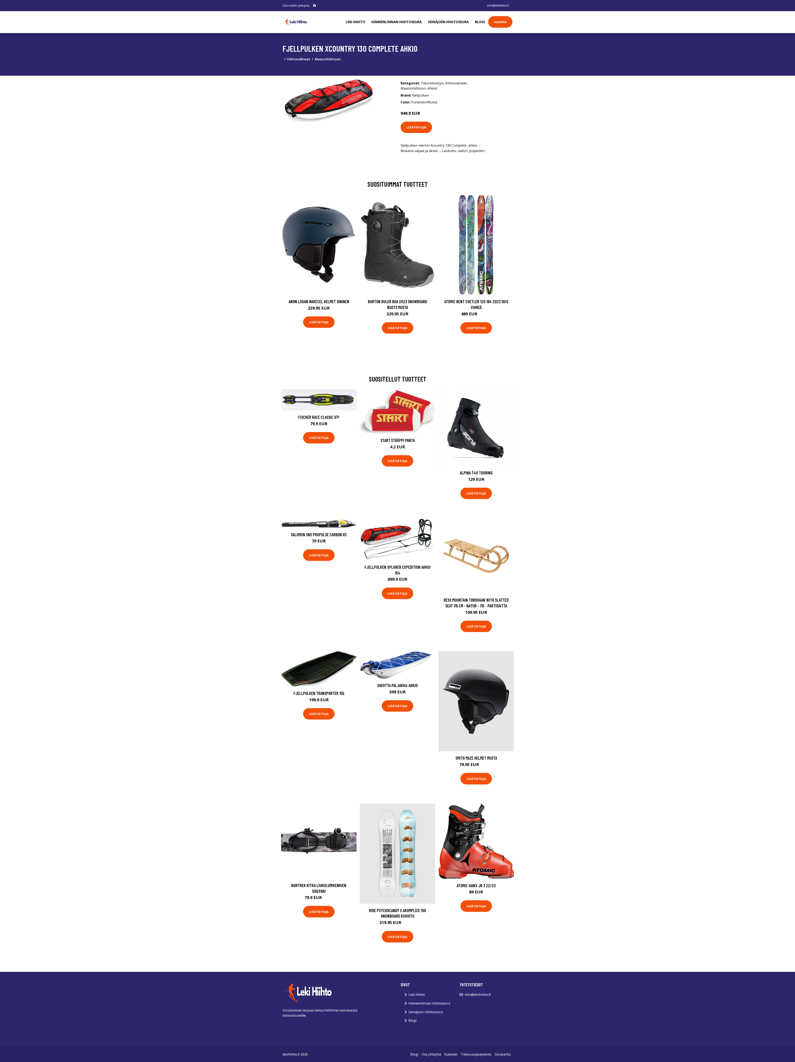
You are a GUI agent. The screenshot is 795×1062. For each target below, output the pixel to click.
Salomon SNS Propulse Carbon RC (319, 534)
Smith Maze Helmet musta (476, 757)
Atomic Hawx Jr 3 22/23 (476, 885)
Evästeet (451, 1054)
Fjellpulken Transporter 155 (319, 693)
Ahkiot (432, 88)
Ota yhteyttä (431, 1054)
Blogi (480, 22)
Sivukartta (503, 1054)
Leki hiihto (355, 22)
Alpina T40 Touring (476, 472)
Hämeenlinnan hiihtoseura (396, 22)
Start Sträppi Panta (398, 440)
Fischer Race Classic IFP (318, 417)
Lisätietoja (416, 127)
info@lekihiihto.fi (498, 5)
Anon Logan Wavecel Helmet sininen (319, 301)
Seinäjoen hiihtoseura (448, 22)
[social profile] (314, 6)
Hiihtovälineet (298, 59)
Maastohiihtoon (328, 59)
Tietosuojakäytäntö (476, 1054)
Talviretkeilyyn (432, 83)
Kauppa (500, 22)
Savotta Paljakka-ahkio (397, 685)
